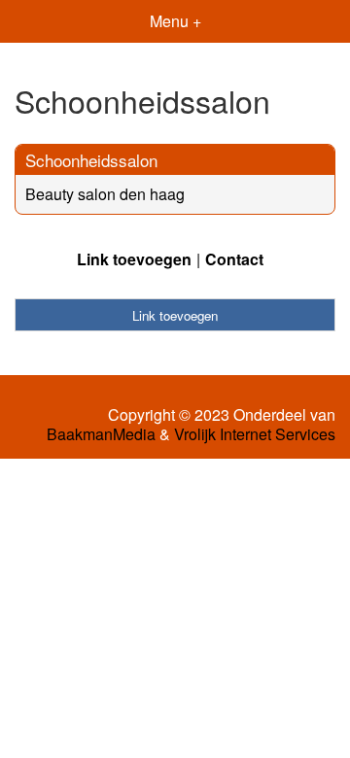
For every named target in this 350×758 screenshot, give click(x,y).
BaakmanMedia (101, 434)
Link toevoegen (134, 259)
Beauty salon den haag (105, 194)
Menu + (175, 21)
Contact (234, 259)
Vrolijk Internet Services (254, 434)
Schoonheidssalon (91, 160)
